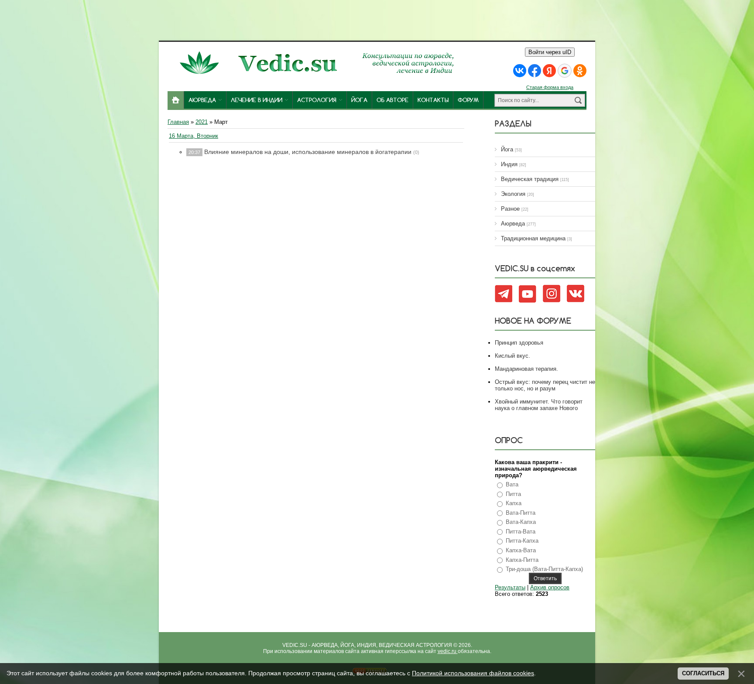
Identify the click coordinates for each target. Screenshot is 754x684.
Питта (513, 494)
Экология (513, 194)
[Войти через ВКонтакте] (519, 70)
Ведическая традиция (530, 179)
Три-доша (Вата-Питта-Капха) (544, 569)
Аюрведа (513, 223)
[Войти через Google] (565, 71)
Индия (509, 164)
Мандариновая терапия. (526, 369)
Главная (178, 122)
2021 (201, 122)
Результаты (510, 587)
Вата (512, 484)
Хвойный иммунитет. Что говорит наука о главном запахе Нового (539, 404)
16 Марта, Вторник (193, 136)
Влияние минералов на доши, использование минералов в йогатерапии (307, 151)
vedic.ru (448, 651)
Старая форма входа (549, 87)
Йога (507, 149)
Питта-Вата (520, 531)
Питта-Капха (522, 540)
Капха (513, 503)
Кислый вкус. (512, 355)
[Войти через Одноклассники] (579, 70)
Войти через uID (549, 52)
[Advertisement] (377, 19)
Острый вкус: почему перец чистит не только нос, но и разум (545, 385)
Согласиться (703, 673)
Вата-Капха (521, 522)
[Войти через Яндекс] (549, 70)
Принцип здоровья (519, 342)
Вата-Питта (520, 513)
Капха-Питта (522, 560)
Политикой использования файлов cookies (473, 673)
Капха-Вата (521, 550)
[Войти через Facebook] (534, 70)
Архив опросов (549, 587)
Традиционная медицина (533, 238)
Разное (510, 208)
